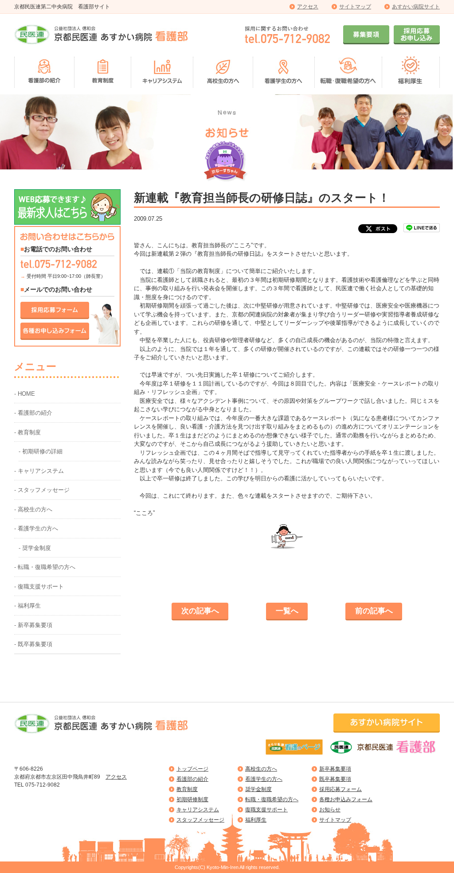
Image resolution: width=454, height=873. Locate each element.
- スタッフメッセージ (42, 490)
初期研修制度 (192, 799)
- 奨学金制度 (35, 548)
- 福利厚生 (27, 605)
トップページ (192, 769)
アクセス (307, 7)
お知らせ (329, 810)
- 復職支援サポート (39, 586)
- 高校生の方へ (33, 509)
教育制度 (187, 789)
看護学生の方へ (263, 779)
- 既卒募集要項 (33, 644)
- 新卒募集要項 (33, 625)
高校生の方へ (261, 769)
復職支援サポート (266, 810)
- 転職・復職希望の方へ (44, 567)
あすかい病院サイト (416, 7)
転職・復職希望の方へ (271, 799)
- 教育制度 (27, 432)
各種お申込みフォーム (345, 799)
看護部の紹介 (192, 779)
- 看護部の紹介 (33, 412)
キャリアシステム (197, 810)
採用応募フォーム (340, 789)
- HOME (24, 393)
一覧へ (287, 611)
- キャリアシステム (39, 471)
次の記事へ (200, 611)
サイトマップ (355, 7)
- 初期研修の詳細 (41, 451)
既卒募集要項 (335, 779)
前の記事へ (374, 611)
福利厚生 (255, 820)
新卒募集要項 (335, 769)
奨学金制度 (258, 789)
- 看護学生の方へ (36, 528)
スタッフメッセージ (200, 820)
